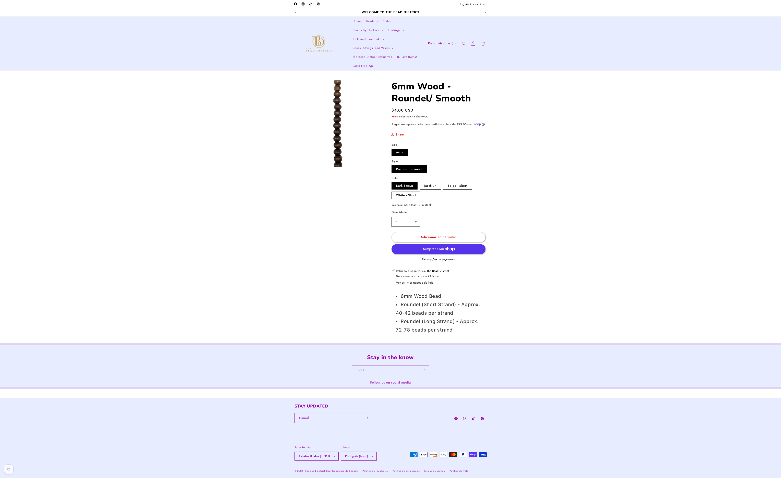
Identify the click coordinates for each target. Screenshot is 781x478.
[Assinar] (424, 370)
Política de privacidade (406, 471)
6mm (399, 152)
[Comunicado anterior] (295, 12)
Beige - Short (457, 185)
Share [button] (400, 134)
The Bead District (315, 471)
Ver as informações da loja (414, 282)
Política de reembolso (375, 471)
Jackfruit (430, 185)
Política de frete (458, 471)
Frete (395, 116)
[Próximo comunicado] (485, 12)
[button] (371, 21)
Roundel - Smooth (409, 169)
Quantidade (399, 212)
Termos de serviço (434, 471)
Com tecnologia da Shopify (342, 471)
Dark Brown (404, 185)
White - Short (406, 195)
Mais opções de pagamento (438, 259)
